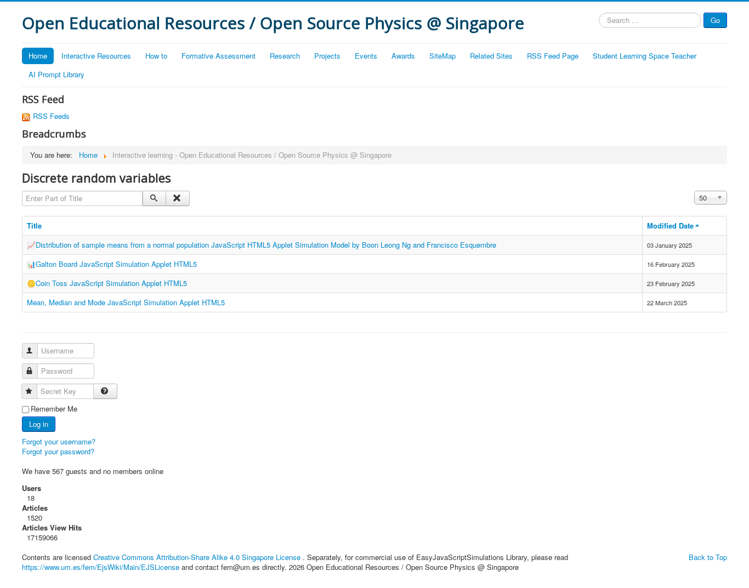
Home (38, 55)
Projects (327, 55)
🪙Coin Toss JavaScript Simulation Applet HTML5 (107, 283)
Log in (38, 424)
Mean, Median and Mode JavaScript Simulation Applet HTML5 (126, 302)
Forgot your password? (58, 451)
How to (156, 55)
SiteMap (442, 55)
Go (715, 20)
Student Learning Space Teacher (644, 55)
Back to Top (708, 557)
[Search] (154, 198)
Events (366, 55)
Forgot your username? (58, 441)
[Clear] (177, 198)
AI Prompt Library (56, 74)
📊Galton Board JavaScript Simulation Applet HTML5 (112, 264)
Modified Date (670, 225)
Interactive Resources (96, 55)
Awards (403, 55)
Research (285, 55)
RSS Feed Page (552, 55)
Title (34, 225)
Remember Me (54, 409)
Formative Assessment (218, 55)
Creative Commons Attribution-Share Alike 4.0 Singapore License (196, 557)
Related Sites (491, 55)
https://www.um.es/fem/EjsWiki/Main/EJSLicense (100, 567)
